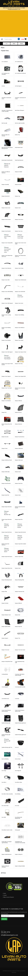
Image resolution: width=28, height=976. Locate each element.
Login (22, 39)
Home (4, 893)
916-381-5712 (14, 6)
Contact (5, 895)
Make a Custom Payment (8, 897)
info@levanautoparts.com (14, 9)
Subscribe (4, 919)
